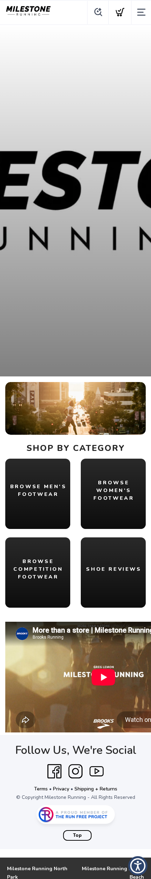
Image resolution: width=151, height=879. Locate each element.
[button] (137, 865)
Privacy (61, 789)
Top (77, 835)
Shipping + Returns (95, 789)
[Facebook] (54, 771)
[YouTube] (96, 771)
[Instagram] (75, 771)
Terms (41, 789)
